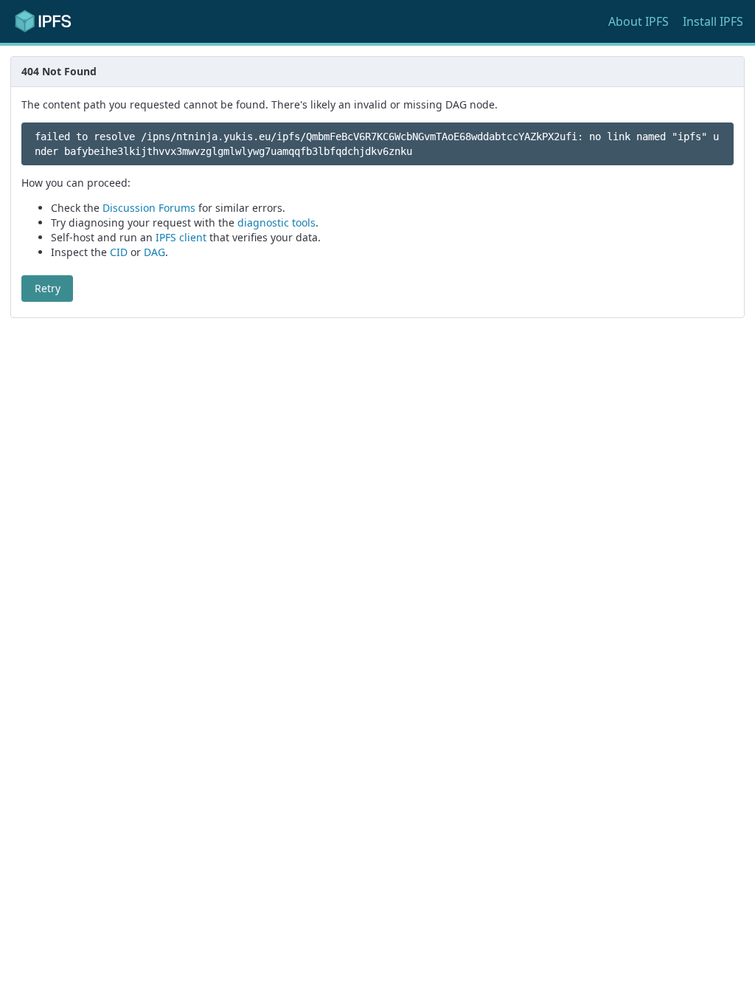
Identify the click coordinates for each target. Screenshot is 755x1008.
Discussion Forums (148, 208)
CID (119, 252)
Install (713, 21)
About (638, 21)
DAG (154, 252)
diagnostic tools (276, 222)
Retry (47, 288)
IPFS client (181, 237)
